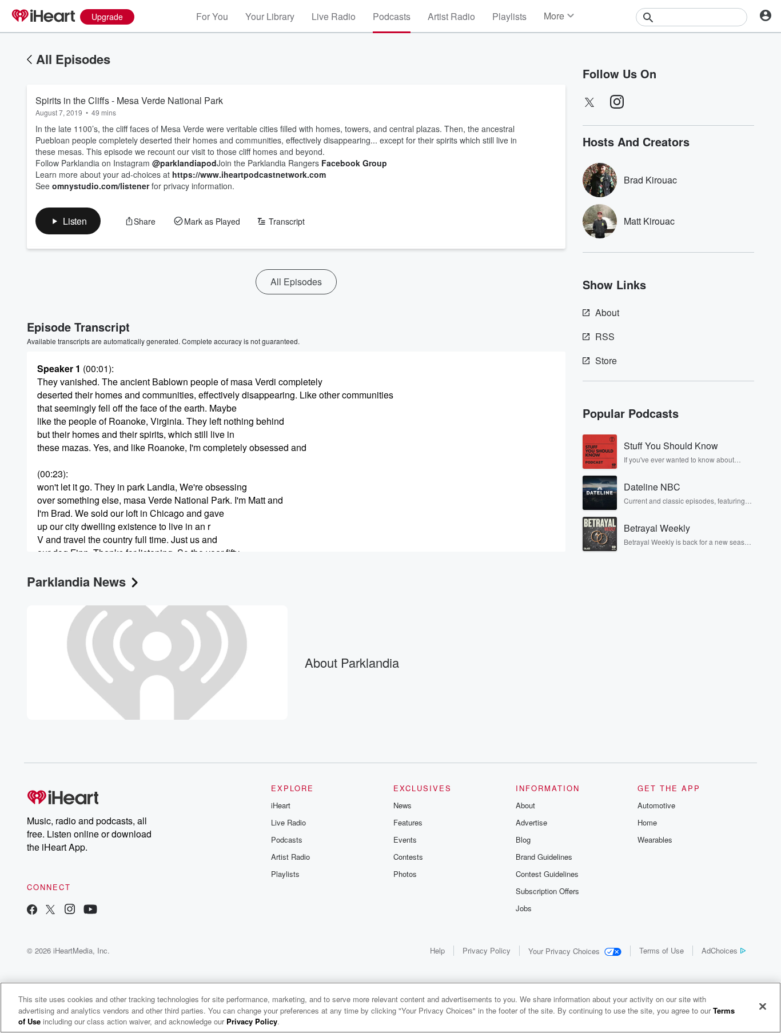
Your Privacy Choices (564, 951)
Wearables (654, 839)
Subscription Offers (547, 891)
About (607, 312)
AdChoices (720, 950)
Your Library (269, 16)
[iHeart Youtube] (90, 910)
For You (212, 16)
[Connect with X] (50, 910)
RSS (605, 336)
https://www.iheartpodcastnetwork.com (249, 174)
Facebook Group (354, 163)
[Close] (762, 1006)
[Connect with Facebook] (32, 910)
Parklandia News (76, 581)
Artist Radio (451, 16)
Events (405, 839)
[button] (68, 221)
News (402, 805)
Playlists (509, 16)
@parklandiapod (184, 163)
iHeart (280, 805)
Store (606, 360)
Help (437, 950)
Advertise (531, 822)
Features (408, 822)
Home (647, 822)
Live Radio (334, 16)
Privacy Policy (487, 950)
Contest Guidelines (547, 873)
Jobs (524, 908)
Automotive (656, 805)
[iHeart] (43, 16)
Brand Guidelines (544, 856)
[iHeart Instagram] (70, 910)
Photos (405, 873)
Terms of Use (661, 950)
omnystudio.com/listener (100, 186)
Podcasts (392, 16)
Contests (408, 856)
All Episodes (73, 59)
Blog (523, 839)
